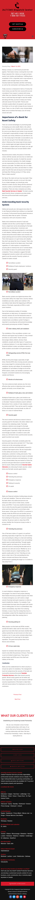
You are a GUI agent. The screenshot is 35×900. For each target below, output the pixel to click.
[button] (32, 36)
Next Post (17, 699)
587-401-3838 (17, 13)
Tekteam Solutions (12, 891)
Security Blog (6, 66)
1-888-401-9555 (17, 16)
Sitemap (25, 893)
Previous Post (17, 694)
